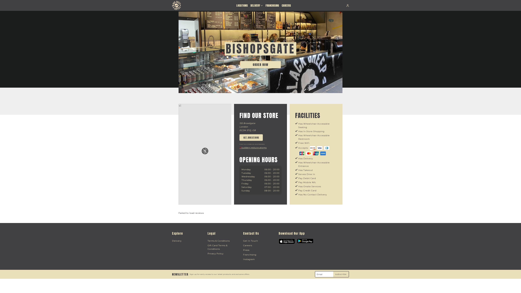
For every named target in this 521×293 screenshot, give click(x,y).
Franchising (249, 254)
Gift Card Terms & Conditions (218, 247)
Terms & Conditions (219, 241)
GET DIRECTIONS (251, 137)
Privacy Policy (215, 253)
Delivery (177, 241)
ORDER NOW (260, 64)
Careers (247, 245)
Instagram (249, 259)
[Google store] (305, 241)
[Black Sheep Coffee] (176, 5)
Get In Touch (250, 241)
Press (246, 250)
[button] (256, 5)
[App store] (287, 241)
